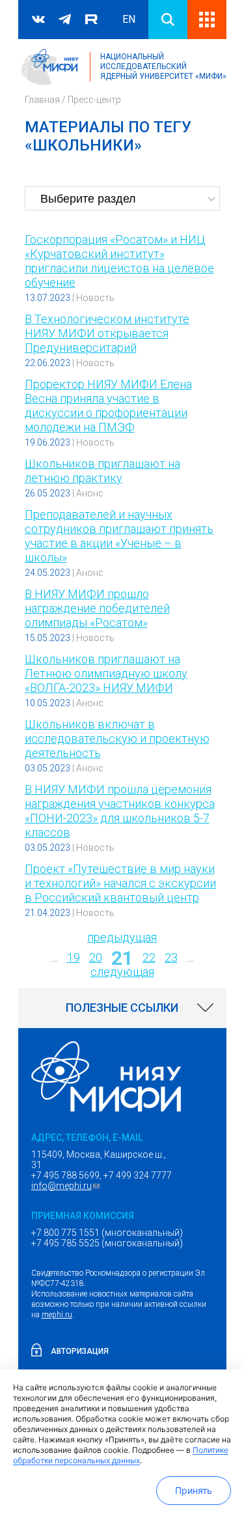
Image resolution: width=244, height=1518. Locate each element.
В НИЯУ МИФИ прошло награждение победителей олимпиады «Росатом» (97, 608)
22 (149, 957)
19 (73, 957)
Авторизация (80, 1351)
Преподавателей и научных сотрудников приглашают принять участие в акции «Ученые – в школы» (119, 536)
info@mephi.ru (67, 1186)
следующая (122, 972)
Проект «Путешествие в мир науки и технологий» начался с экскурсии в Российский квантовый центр (120, 883)
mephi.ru (57, 1314)
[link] (122, 1008)
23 (171, 957)
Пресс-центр (94, 99)
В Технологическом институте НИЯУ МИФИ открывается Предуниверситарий (107, 333)
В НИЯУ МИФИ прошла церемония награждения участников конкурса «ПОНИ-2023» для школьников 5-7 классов (120, 810)
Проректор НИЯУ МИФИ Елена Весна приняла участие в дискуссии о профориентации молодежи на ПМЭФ (108, 405)
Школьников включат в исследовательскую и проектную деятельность (117, 738)
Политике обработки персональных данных (120, 1455)
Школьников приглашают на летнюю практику (102, 471)
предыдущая (122, 937)
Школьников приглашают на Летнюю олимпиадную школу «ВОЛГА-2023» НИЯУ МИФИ (106, 673)
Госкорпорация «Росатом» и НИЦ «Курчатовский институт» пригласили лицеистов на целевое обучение (119, 261)
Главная (42, 99)
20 (95, 957)
